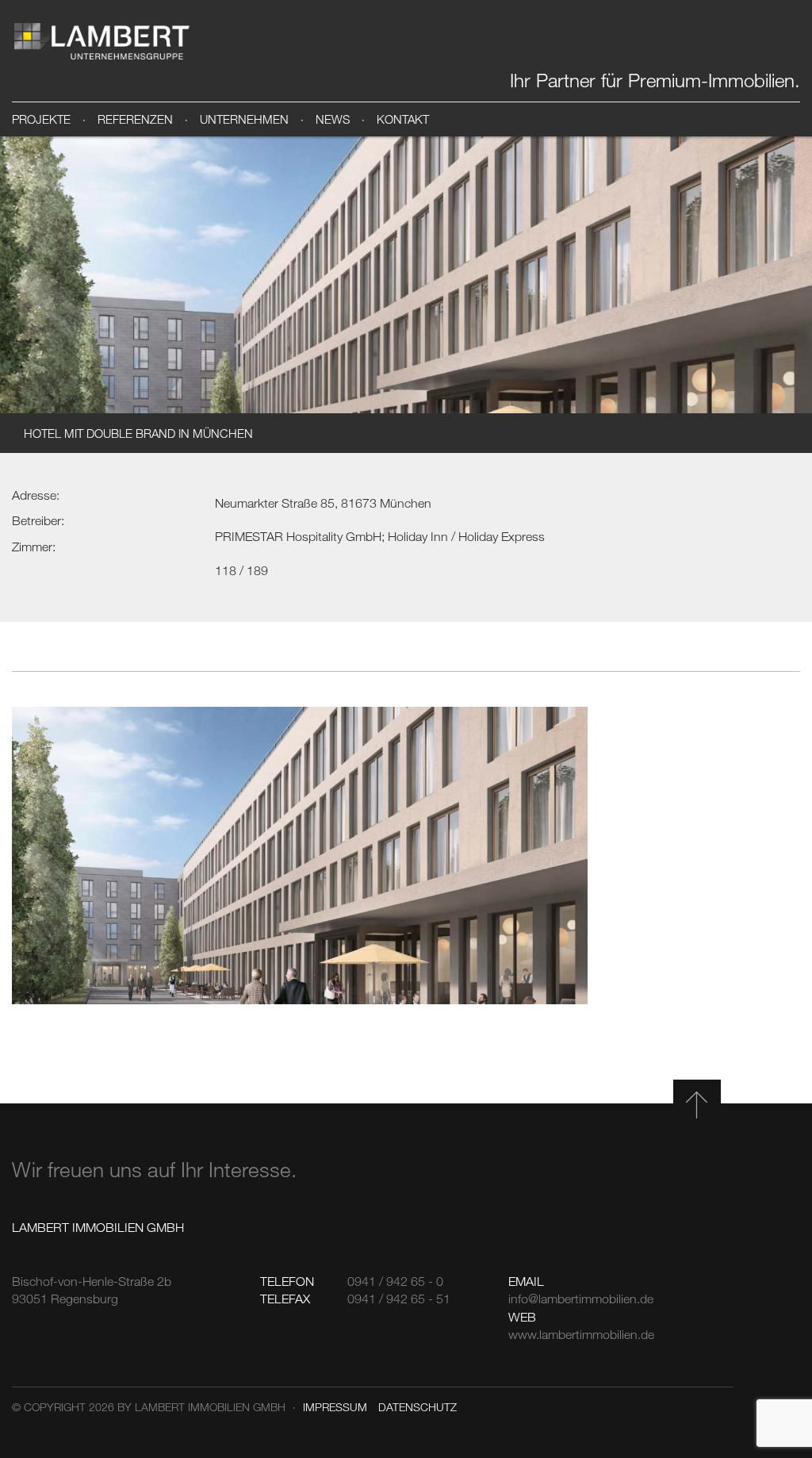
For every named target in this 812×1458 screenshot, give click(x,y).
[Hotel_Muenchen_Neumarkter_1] (300, 855)
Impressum (335, 1407)
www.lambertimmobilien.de (581, 1334)
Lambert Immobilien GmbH (101, 41)
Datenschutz (417, 1407)
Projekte (41, 119)
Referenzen (135, 119)
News (333, 119)
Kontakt (403, 119)
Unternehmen (244, 119)
